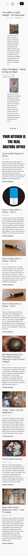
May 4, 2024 (9, 17)
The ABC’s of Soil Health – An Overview (13, 13)
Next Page (14, 128)
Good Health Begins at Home (13, 154)
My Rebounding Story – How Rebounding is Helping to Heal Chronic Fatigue (13, 358)
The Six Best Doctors (12, 459)
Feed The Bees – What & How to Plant (14, 70)
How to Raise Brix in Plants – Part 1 (11, 304)
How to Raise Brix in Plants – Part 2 (11, 259)
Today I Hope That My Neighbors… (12, 411)
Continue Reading (7, 182)
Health (8, 76)
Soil (20, 17)
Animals (5, 76)
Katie (17, 17)
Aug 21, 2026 (5, 74)
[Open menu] (7, 3)
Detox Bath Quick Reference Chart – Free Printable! (13, 509)
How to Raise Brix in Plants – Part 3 (11, 210)
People (12, 76)
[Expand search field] (22, 3)
